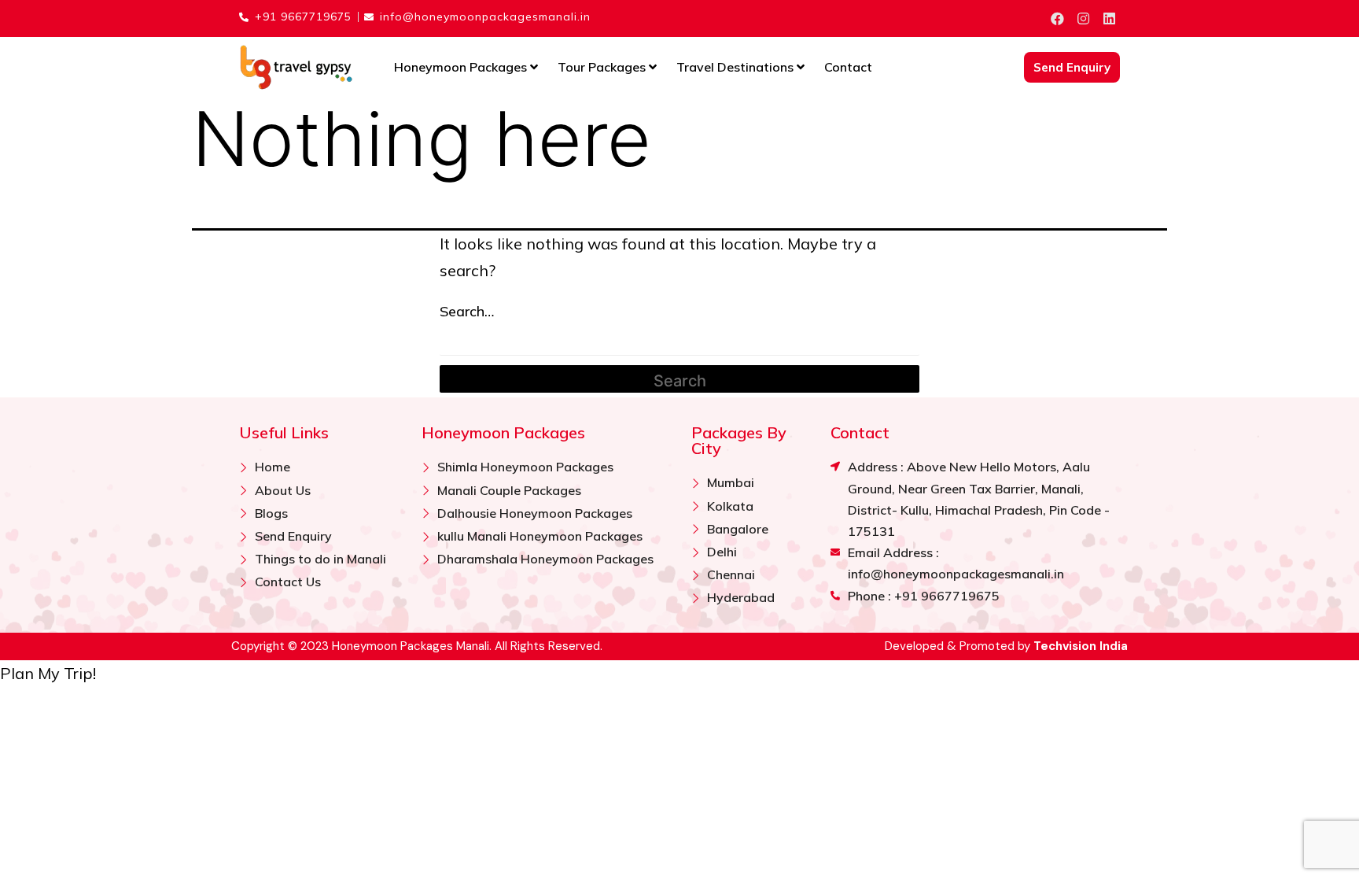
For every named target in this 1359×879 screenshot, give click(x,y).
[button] (48, 673)
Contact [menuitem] (848, 67)
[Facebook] (1056, 18)
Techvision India (1080, 646)
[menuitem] (466, 67)
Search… (467, 311)
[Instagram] (1083, 18)
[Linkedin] (1109, 18)
